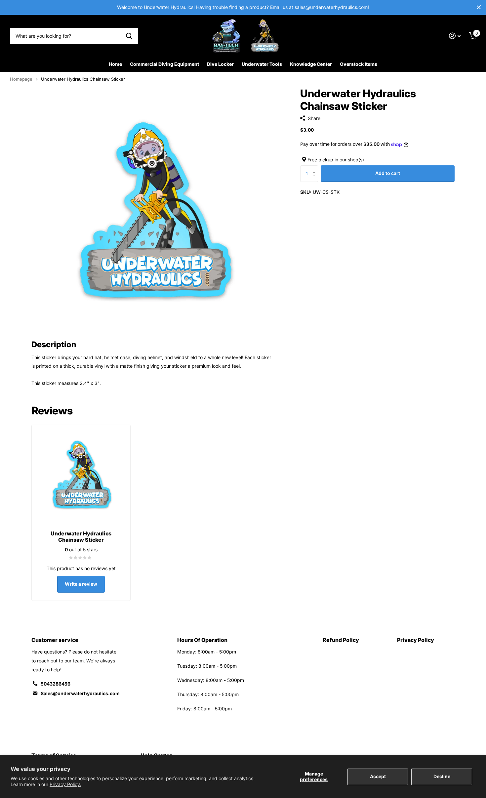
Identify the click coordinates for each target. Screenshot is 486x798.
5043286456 (55, 684)
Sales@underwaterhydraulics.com (80, 693)
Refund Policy (341, 640)
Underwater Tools (262, 64)
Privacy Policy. (65, 784)
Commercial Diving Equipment (164, 64)
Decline (441, 776)
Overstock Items (358, 64)
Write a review (81, 584)
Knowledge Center (311, 64)
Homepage (21, 79)
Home (115, 64)
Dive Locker (220, 64)
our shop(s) (352, 159)
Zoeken (129, 36)
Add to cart (387, 173)
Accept (378, 776)
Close (478, 7)
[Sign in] (455, 35)
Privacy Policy (415, 640)
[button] (315, 168)
